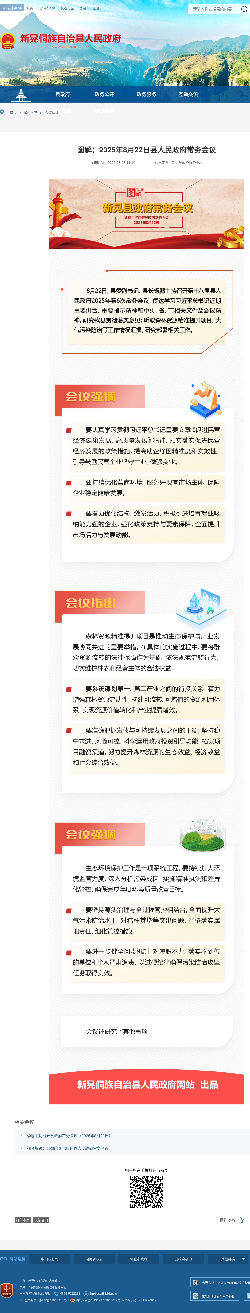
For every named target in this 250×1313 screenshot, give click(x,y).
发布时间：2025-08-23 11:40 (112, 162)
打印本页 (23, 1220)
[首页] (21, 94)
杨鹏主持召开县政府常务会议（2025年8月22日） (70, 1135)
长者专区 (67, 7)
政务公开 (104, 94)
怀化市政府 (138, 1258)
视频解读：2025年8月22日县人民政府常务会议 (68, 1148)
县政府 (62, 94)
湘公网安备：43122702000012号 (98, 1300)
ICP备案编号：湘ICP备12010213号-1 (44, 1300)
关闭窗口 (41, 1220)
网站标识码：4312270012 (139, 1300)
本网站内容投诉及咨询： (36, 1293)
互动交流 (188, 94)
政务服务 (146, 94)
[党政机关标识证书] (7, 1290)
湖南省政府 (94, 1258)
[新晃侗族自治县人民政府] (60, 55)
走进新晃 (104, 110)
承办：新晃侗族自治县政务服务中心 (43, 1287)
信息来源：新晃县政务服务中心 (179, 162)
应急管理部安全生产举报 (218, 1296)
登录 (82, 8)
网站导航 (17, 1258)
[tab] (149, 79)
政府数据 (63, 110)
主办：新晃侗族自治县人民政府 (40, 1281)
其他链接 (228, 1258)
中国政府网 (49, 1258)
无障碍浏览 (46, 7)
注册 (95, 8)
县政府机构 (183, 1258)
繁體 (29, 7)
